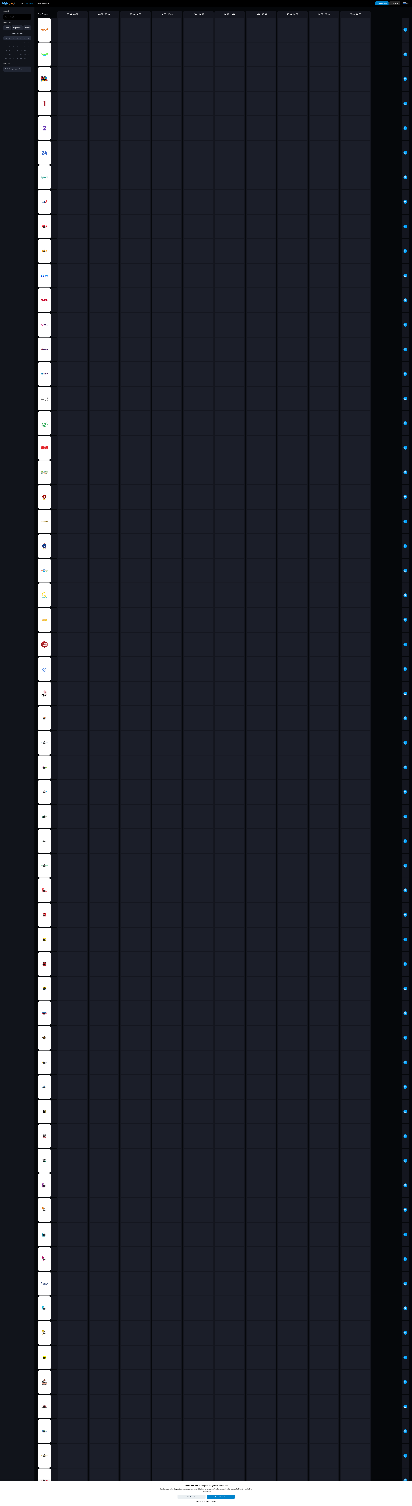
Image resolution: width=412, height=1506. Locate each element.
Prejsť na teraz (43, 14)
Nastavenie (191, 1497)
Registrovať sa (382, 3)
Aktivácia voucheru (43, 3)
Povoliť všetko (220, 1497)
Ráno (7, 28)
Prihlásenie (394, 3)
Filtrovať (7, 64)
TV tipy (21, 3)
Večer (27, 28)
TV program (30, 3)
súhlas (202, 1489)
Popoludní (17, 28)
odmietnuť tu (200, 1501)
